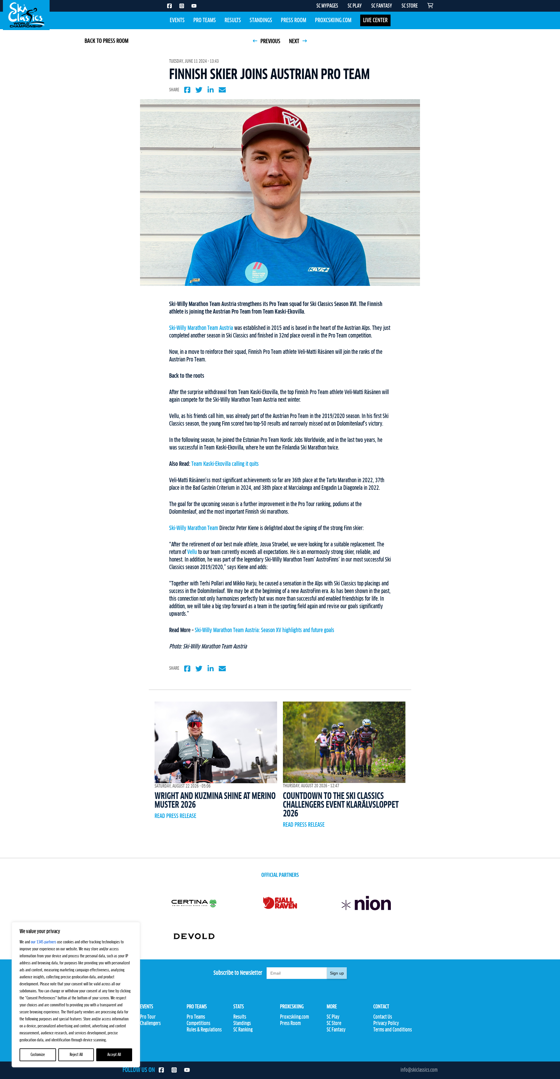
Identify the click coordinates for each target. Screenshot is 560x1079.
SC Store (334, 1023)
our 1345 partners (43, 942)
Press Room (293, 20)
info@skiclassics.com (419, 1070)
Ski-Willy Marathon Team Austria (201, 328)
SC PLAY (355, 6)
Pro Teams (204, 20)
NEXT (294, 41)
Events (177, 20)
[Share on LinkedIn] (210, 89)
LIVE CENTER (375, 20)
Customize (38, 1055)
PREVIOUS (269, 41)
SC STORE (410, 6)
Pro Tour (148, 1017)
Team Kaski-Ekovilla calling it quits (225, 464)
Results (233, 20)
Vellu (192, 552)
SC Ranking (243, 1030)
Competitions (198, 1023)
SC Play (333, 1017)
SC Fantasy (336, 1030)
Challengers (150, 1023)
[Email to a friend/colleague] (222, 89)
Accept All (114, 1055)
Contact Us (382, 1017)
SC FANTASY (381, 6)
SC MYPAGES (327, 6)
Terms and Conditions (392, 1030)
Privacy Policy (386, 1023)
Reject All (76, 1055)
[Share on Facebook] (187, 89)
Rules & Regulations (204, 1030)
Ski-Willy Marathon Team (193, 528)
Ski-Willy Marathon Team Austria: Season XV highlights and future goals (264, 630)
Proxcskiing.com (333, 20)
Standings (261, 20)
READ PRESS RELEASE (175, 816)
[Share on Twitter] (199, 89)
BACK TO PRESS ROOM (106, 41)
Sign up (337, 973)
